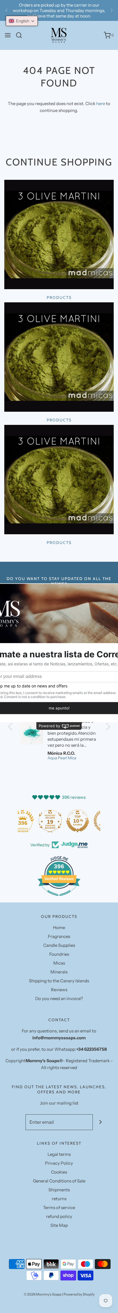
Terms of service (59, 1207)
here (100, 103)
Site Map (59, 1225)
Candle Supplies (59, 945)
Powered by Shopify (79, 1294)
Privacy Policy (59, 1163)
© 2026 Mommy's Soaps (43, 1294)
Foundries (59, 954)
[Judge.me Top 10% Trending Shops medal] (86, 820)
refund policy (59, 1216)
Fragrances (59, 936)
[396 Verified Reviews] (59, 899)
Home (59, 927)
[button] (22, 21)
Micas (59, 963)
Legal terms (59, 1154)
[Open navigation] (7, 35)
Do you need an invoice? (59, 998)
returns (59, 1198)
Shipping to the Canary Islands (59, 980)
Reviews (59, 989)
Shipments (59, 1189)
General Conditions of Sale (59, 1181)
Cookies (59, 1172)
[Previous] (6, 10)
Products (59, 297)
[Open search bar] (21, 35)
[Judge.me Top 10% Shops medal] (59, 820)
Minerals (59, 972)
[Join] (101, 1122)
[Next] (111, 10)
